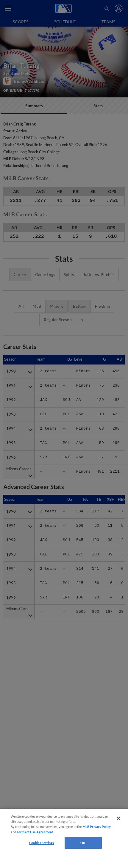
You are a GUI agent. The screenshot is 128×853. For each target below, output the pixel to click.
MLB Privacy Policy (96, 827)
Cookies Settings (41, 843)
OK (82, 843)
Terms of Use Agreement (35, 832)
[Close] (118, 818)
